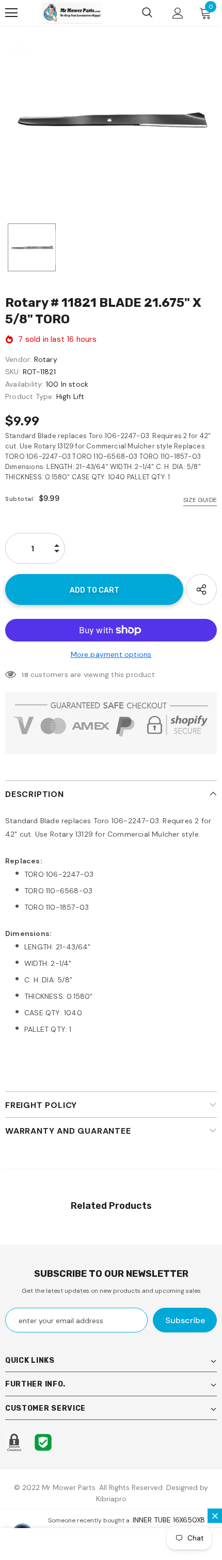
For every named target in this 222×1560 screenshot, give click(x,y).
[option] (111, 120)
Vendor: (18, 359)
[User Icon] (177, 13)
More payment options (111, 654)
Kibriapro (111, 1498)
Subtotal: (20, 499)
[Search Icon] (147, 13)
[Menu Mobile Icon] (11, 13)
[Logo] (72, 13)
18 (25, 675)
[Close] (215, 1516)
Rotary (45, 359)
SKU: (13, 371)
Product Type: (29, 396)
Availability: (24, 384)
